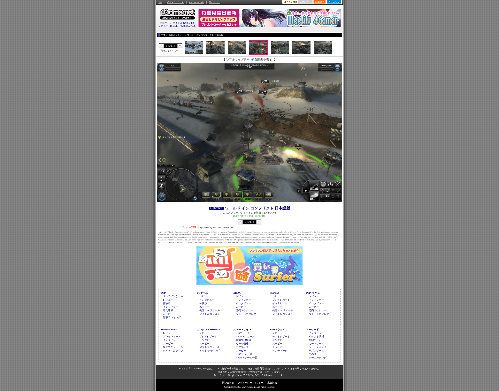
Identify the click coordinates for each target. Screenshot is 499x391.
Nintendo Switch (169, 329)
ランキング (334, 2)
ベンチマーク (280, 350)
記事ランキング (172, 317)
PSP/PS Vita (313, 292)
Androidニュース (245, 336)
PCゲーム (202, 292)
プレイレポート (245, 299)
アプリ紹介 (242, 347)
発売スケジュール (209, 310)
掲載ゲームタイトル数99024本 (177, 22)
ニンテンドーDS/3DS (208, 329)
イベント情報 (316, 336)
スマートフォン (242, 329)
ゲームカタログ (317, 357)
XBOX (237, 292)
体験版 (167, 303)
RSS (160, 2)
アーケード (312, 329)
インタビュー (170, 306)
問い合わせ (214, 2)
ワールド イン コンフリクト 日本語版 (257, 208)
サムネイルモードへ (172, 51)
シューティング (317, 347)
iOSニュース (243, 333)
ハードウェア (277, 329)
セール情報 (242, 343)
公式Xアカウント (175, 2)
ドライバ (277, 347)
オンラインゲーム (173, 296)
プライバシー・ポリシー (251, 382)
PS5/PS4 (274, 292)
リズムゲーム (316, 350)
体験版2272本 (188, 25)
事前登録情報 (243, 340)
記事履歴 (319, 2)
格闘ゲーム (315, 340)
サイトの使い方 (196, 2)
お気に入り (305, 2)
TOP (163, 292)
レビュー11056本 (168, 25)
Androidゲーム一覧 (246, 357)
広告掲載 (272, 382)
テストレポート (281, 336)
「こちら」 (268, 372)
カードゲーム (316, 343)
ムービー (168, 313)
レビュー (168, 299)
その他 (312, 354)
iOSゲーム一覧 (244, 354)
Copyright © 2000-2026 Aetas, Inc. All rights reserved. (249, 387)
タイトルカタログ (209, 313)
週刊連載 (168, 310)
